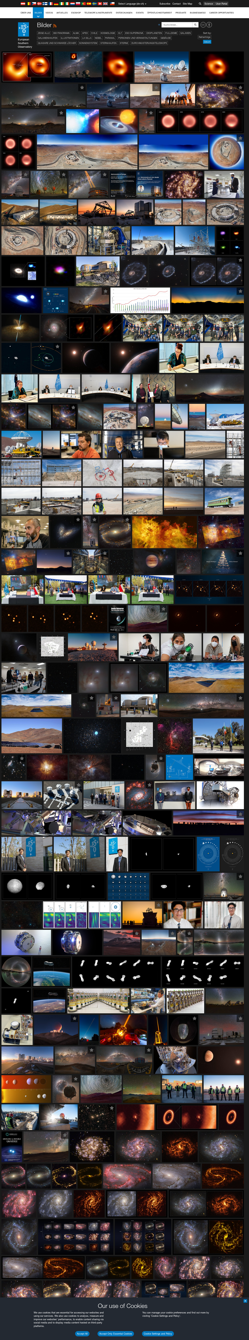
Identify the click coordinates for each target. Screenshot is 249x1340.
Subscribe (164, 3)
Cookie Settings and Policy (158, 1333)
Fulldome (171, 33)
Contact (176, 3)
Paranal (110, 38)
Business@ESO (198, 12)
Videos (49, 12)
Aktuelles (62, 12)
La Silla (87, 38)
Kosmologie (108, 33)
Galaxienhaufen (47, 38)
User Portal (221, 3)
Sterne (124, 43)
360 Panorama (61, 33)
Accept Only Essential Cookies (115, 1333)
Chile (94, 33)
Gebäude (166, 38)
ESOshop (76, 12)
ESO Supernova (134, 33)
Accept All (82, 1333)
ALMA (76, 33)
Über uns (26, 12)
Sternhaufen (108, 43)
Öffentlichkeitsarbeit (159, 12)
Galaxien (185, 33)
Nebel (98, 38)
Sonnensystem (88, 43)
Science (209, 3)
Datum (207, 41)
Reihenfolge (204, 37)
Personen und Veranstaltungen (137, 38)
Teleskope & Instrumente (98, 12)
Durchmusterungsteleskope (149, 43)
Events (140, 12)
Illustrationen (70, 38)
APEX (85, 33)
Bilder (38, 12)
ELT (120, 33)
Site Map (187, 3)
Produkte (181, 12)
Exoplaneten (154, 33)
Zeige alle (44, 33)
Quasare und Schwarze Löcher (57, 43)
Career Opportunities (221, 12)
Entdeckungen (124, 12)
